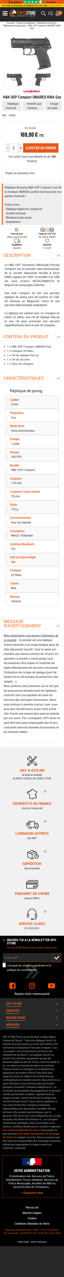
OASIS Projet (23, 1242)
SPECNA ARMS (54, 6)
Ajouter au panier (41, 148)
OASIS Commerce (39, 1242)
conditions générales (34, 965)
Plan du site (32, 1207)
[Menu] (5, 13)
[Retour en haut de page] (59, 762)
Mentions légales (32, 1213)
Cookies (32, 1218)
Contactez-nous (33, 1193)
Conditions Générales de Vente (32, 1223)
